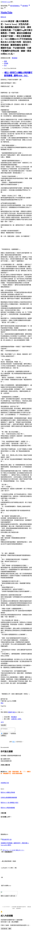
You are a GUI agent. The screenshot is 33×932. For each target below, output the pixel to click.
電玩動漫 (14, 58)
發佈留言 (3, 735)
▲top (2, 722)
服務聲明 (18, 908)
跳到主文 (3, 17)
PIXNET (8, 906)
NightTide (6, 12)
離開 (10, 928)
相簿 (5, 61)
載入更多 (3, 725)
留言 (14, 712)
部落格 (6, 63)
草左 (2, 703)
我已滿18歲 (4, 928)
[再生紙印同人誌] (6, 839)
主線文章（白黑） (16, 719)
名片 (5, 65)
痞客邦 (10, 712)
